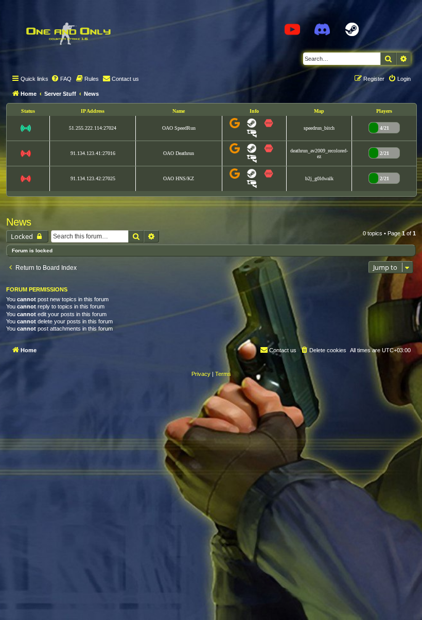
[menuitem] (61, 79)
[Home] (68, 33)
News (18, 222)
